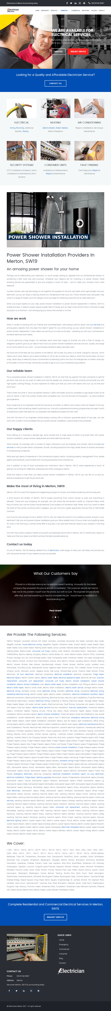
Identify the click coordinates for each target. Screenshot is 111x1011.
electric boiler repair (49, 677)
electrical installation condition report (88, 694)
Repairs (49, 173)
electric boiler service (74, 687)
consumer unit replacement (31, 681)
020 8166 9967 (98, 3)
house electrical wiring (32, 644)
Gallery (94, 10)
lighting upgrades (43, 777)
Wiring (12, 128)
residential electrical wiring (18, 694)
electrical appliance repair (69, 677)
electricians (54, 550)
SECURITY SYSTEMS (21, 165)
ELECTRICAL (21, 122)
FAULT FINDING (89, 165)
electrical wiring (13, 691)
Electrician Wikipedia (70, 827)
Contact (102, 10)
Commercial (75, 10)
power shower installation (66, 747)
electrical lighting (14, 820)
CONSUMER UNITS (56, 165)
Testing (25, 131)
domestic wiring (66, 760)
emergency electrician (80, 717)
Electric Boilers (49, 128)
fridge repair (98, 674)
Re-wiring (20, 128)
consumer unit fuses (41, 651)
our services (95, 324)
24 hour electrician (25, 674)
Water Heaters (62, 128)
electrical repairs (14, 677)
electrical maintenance (88, 724)
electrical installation (63, 674)
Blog (61, 958)
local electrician (13, 790)
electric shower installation (78, 681)
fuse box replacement (78, 707)
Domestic (64, 10)
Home (37, 10)
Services (54, 10)
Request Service (78, 51)
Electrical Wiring (43, 700)
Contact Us (55, 83)
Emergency (45, 10)
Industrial (86, 10)
